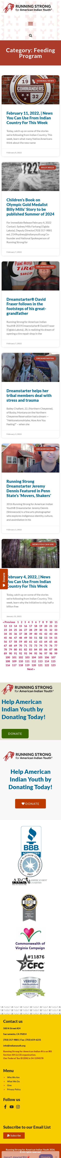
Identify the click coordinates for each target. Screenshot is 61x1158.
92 (20, 653)
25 (15, 629)
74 (40, 645)
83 (30, 649)
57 (10, 641)
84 (35, 649)
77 (55, 645)
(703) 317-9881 (11, 1039)
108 (8, 661)
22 (55, 625)
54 (50, 637)
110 (21, 661)
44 (55, 633)
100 (8, 657)
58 (15, 641)
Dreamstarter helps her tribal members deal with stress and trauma (29, 395)
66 (55, 641)
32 (50, 629)
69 (15, 645)
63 (40, 641)
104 (34, 657)
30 (40, 629)
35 (10, 633)
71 (25, 645)
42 (45, 633)
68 (10, 645)
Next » (31, 669)
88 (55, 649)
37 (20, 633)
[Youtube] (12, 1107)
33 (55, 629)
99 (55, 653)
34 (5, 633)
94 (30, 653)
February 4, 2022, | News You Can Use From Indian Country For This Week (29, 581)
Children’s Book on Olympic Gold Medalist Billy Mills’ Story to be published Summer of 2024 (30, 206)
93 (25, 653)
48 (20, 637)
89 (5, 653)
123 (53, 665)
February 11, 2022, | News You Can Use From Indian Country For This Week (30, 118)
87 (50, 649)
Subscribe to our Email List (27, 1127)
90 (10, 653)
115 (53, 661)
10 (50, 622)
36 (15, 633)
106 (47, 657)
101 (14, 657)
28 (30, 629)
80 (15, 649)
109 (14, 661)
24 (10, 629)
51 (35, 637)
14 (15, 625)
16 (25, 625)
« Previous (9, 622)
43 (50, 633)
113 (40, 661)
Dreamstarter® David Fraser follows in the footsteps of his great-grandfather (26, 306)
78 (5, 649)
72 (30, 645)
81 (20, 649)
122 (47, 665)
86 (45, 649)
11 (55, 622)
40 (35, 633)
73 (35, 645)
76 (50, 645)
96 (40, 653)
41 (40, 633)
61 (30, 641)
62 (35, 641)
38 (25, 633)
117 (14, 665)
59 (20, 641)
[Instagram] (18, 1107)
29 (35, 629)
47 (15, 637)
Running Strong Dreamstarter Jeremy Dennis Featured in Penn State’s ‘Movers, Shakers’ (29, 488)
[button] (30, 23)
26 (20, 629)
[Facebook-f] (5, 1107)
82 (25, 649)
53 (45, 637)
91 (15, 653)
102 (21, 657)
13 (10, 625)
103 (27, 657)
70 (20, 645)
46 (10, 637)
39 (30, 633)
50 (30, 637)
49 (25, 637)
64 (45, 641)
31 (45, 629)
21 (50, 625)
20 (45, 625)
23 (5, 629)
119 (27, 665)
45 (5, 637)
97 (45, 653)
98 (50, 653)
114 (47, 661)
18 (35, 625)
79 (10, 649)
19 (40, 625)
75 (45, 645)
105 (40, 657)
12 (5, 625)
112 (34, 661)
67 (5, 645)
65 (50, 641)
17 (30, 625)
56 (5, 641)
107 (53, 657)
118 (21, 665)
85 (40, 649)
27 (25, 629)
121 (40, 665)
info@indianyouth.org (14, 1045)
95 (35, 653)
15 (20, 625)
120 (34, 665)
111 (27, 661)
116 (8, 665)
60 (25, 641)
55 (55, 637)
